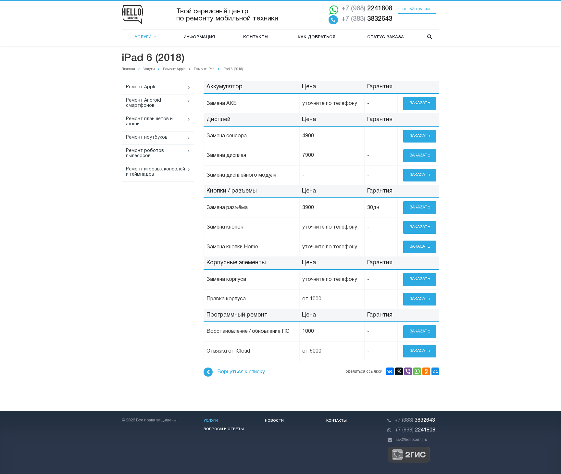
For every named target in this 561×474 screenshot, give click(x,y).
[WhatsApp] (417, 371)
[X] (399, 371)
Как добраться (316, 37)
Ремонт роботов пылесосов (145, 153)
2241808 (367, 9)
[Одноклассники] (426, 371)
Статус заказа (385, 37)
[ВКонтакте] (390, 371)
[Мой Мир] (435, 371)
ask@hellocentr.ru (411, 440)
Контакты (255, 37)
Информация (199, 37)
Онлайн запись (417, 9)
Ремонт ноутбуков (147, 137)
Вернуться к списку (241, 372)
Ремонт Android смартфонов (143, 103)
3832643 (367, 19)
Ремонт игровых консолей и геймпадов (155, 172)
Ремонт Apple (141, 87)
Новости (274, 420)
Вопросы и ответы (224, 429)
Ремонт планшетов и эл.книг (149, 121)
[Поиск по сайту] (429, 37)
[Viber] (408, 371)
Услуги (144, 37)
